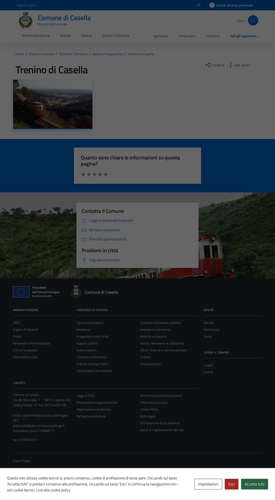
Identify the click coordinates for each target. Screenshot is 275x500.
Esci (231, 484)
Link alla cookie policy (53, 490)
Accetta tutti (254, 484)
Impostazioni (208, 484)
